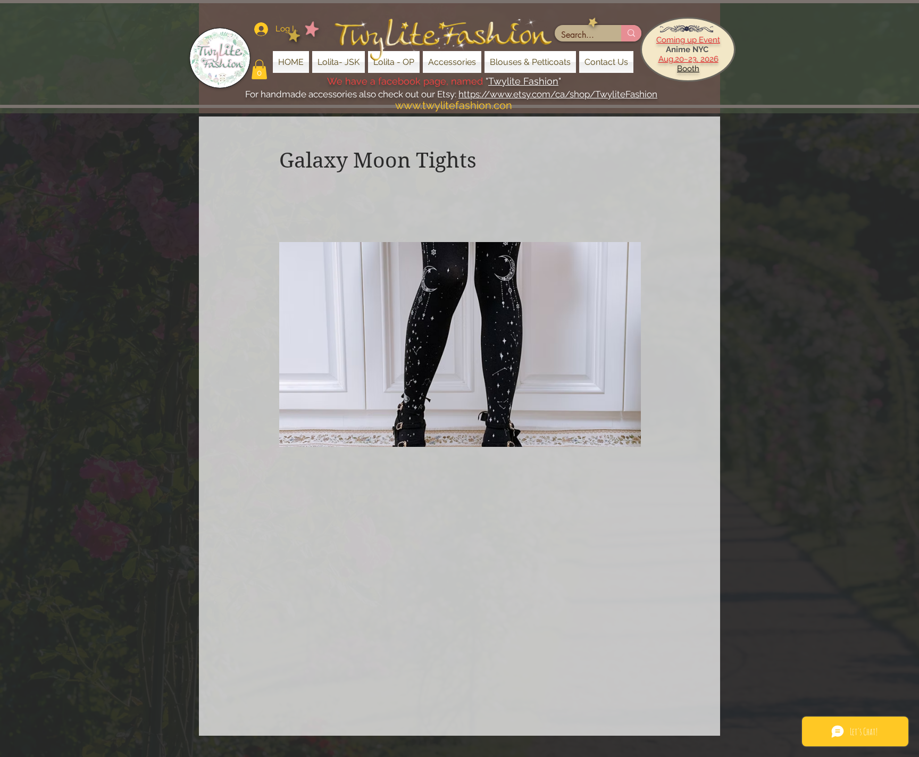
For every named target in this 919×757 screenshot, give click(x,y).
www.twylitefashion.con (453, 105)
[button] (259, 69)
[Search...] (631, 33)
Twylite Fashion (523, 81)
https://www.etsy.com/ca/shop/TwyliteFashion (557, 94)
